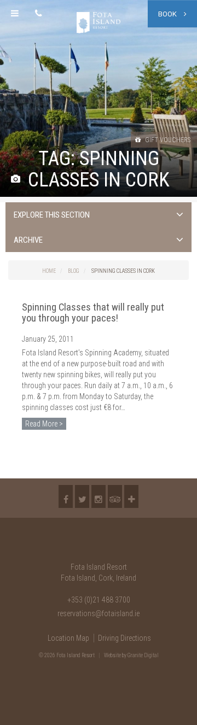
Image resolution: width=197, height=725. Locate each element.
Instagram (98, 496)
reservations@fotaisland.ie (98, 613)
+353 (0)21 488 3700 (98, 599)
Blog (73, 271)
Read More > (44, 423)
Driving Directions (124, 638)
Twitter (82, 496)
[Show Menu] (14, 13)
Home (49, 271)
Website (112, 655)
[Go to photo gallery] (15, 179)
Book (168, 14)
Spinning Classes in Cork (123, 271)
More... (131, 496)
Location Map (68, 638)
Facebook (66, 496)
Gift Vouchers (166, 140)
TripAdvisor (115, 496)
